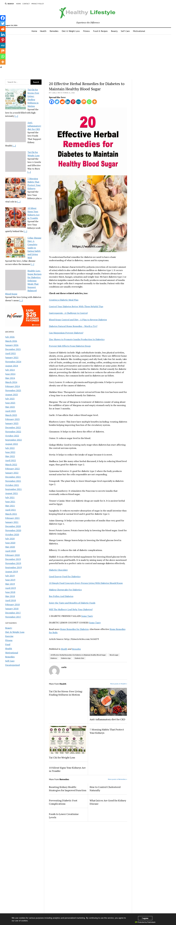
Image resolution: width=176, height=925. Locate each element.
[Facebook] (51, 101)
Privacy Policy (37, 4)
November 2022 (13, 431)
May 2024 (10, 378)
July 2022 (10, 448)
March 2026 (11, 341)
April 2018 (10, 600)
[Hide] (1, 67)
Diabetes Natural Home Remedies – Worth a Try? (73, 326)
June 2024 (10, 373)
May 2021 (10, 505)
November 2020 (13, 530)
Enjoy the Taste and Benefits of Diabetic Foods (72, 602)
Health (43, 31)
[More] (94, 101)
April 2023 (10, 410)
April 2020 (10, 550)
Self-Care (125, 31)
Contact (26, 4)
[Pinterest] (73, 101)
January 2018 (11, 608)
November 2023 (13, 390)
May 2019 (10, 583)
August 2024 (11, 365)
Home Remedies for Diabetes (74, 629)
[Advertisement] (88, 56)
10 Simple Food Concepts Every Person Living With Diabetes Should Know (86, 583)
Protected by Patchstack (146, 922)
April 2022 (10, 460)
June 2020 (10, 542)
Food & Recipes (100, 31)
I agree (145, 918)
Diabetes (54, 658)
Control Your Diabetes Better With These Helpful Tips (76, 306)
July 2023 (10, 398)
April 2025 (10, 353)
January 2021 (11, 522)
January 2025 (11, 357)
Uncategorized (12, 664)
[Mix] (83, 101)
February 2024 (12, 386)
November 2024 (13, 361)
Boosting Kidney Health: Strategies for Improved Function (67, 788)
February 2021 (12, 518)
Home (18, 4)
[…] (16, 115)
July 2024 (10, 369)
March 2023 (11, 415)
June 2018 (10, 592)
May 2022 (10, 456)
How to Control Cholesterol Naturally (105, 788)
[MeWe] (78, 101)
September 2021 (13, 489)
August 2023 (11, 394)
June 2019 (10, 579)
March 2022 (11, 464)
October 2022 (12, 435)
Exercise (9, 636)
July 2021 (10, 497)
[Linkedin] (67, 101)
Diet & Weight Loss (71, 31)
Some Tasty (87, 615)
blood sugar (114, 655)
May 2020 (10, 546)
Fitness (86, 31)
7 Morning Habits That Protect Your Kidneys (107, 731)
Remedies (54, 31)
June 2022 (10, 452)
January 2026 (11, 345)
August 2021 (11, 493)
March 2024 (11, 382)
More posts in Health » (118, 684)
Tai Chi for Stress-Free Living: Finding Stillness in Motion (66, 693)
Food (7, 644)
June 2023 (10, 402)
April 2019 (10, 587)
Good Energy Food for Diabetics (64, 576)
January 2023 (11, 423)
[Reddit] (62, 101)
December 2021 (13, 476)
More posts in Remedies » (117, 779)
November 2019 (13, 563)
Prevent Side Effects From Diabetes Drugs (70, 345)
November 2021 (13, 480)
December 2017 (13, 612)
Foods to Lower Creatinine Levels (64, 815)
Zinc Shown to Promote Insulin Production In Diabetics (77, 339)
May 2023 (10, 406)
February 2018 (12, 604)
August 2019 (11, 571)
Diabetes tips (66, 658)
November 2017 (13, 616)
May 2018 (10, 596)
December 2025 (13, 349)
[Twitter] (57, 101)
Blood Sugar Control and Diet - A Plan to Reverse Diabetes (78, 319)
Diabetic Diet (79, 658)
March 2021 (11, 513)
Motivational (139, 31)
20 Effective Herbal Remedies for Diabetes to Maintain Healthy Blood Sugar (78, 655)
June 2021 (10, 501)
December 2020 (13, 526)
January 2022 (11, 472)
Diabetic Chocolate (58, 569)
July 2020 (10, 538)
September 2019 (13, 567)
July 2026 (10, 336)
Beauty (114, 31)
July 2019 (10, 575)
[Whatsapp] (89, 101)
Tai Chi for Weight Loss (62, 757)
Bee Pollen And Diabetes (61, 596)
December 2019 (13, 559)
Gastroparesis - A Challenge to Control (68, 313)
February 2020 (12, 555)
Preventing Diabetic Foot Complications (63, 802)
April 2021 (10, 509)
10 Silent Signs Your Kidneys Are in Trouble (67, 769)
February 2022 (12, 468)
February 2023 (12, 419)
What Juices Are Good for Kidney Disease (108, 802)
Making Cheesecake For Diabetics (65, 589)
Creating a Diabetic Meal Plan (63, 299)
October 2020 (12, 534)
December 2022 (13, 427)
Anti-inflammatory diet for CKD (107, 719)
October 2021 (12, 485)
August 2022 (11, 443)
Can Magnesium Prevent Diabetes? (66, 332)
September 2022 (13, 439)
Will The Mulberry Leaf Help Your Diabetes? (71, 609)
